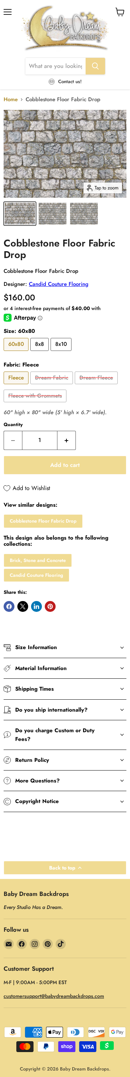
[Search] (95, 66)
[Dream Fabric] (52, 386)
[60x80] (17, 353)
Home (11, 99)
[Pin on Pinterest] (50, 606)
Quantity (13, 424)
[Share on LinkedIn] (36, 606)
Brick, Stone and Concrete (38, 560)
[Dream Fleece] (97, 386)
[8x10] (62, 353)
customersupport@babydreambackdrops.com (54, 996)
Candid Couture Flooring (58, 284)
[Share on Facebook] (9, 606)
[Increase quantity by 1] (66, 440)
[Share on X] (22, 606)
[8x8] (40, 353)
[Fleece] (17, 386)
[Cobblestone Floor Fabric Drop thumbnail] (20, 213)
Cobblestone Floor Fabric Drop (43, 521)
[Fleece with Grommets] (36, 404)
